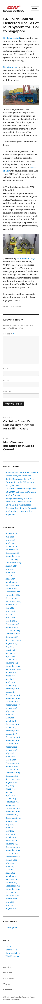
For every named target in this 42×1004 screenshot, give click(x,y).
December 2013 (13, 847)
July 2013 (10, 863)
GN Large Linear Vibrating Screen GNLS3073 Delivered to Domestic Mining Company (21, 492)
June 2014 (10, 827)
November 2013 (13, 850)
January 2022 (12, 663)
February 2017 (12, 731)
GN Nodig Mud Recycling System (15, 997)
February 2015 (12, 802)
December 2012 (13, 886)
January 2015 (12, 805)
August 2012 (11, 899)
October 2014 (12, 815)
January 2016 (12, 766)
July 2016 (10, 753)
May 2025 (10, 575)
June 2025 (10, 572)
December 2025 (13, 553)
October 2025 (12, 559)
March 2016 (11, 760)
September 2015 (13, 779)
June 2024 (10, 611)
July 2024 (10, 608)
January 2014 (12, 844)
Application (8, 978)
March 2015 (11, 798)
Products (7, 973)
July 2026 (10, 537)
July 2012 (10, 902)
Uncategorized (12, 927)
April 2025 (10, 579)
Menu (34, 8)
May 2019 (10, 679)
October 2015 (12, 776)
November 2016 (13, 740)
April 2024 (10, 617)
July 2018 (10, 711)
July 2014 (10, 824)
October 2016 (12, 743)
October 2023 (12, 637)
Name (6, 369)
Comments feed (13, 953)
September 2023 (13, 640)
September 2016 (13, 747)
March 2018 (11, 721)
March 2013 (11, 876)
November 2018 (13, 698)
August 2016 (11, 750)
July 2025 (10, 569)
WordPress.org (12, 956)
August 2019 (11, 672)
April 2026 (10, 543)
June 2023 (10, 650)
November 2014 (13, 811)
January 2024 (12, 627)
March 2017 (11, 727)
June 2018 (10, 714)
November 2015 (13, 773)
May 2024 (10, 614)
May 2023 (10, 653)
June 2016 (10, 756)
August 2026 (11, 533)
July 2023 (10, 647)
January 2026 (12, 550)
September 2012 (13, 895)
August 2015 (11, 782)
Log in (8, 946)
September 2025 (13, 562)
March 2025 (11, 582)
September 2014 (13, 818)
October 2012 (12, 892)
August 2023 (11, 643)
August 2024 (11, 605)
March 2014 (11, 837)
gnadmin (6, 306)
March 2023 (11, 659)
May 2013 (10, 870)
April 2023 (10, 656)
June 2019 (10, 676)
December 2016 (13, 737)
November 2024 (13, 595)
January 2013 (11, 882)
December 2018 (13, 695)
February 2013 (12, 879)
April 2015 (10, 795)
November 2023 (13, 634)
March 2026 (11, 546)
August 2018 (11, 708)
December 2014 (13, 808)
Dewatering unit (10, 67)
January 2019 (12, 692)
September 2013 (13, 857)
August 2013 (11, 860)
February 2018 (12, 724)
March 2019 (11, 685)
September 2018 (13, 705)
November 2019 (13, 666)
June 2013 (10, 866)
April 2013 (10, 873)
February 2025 (12, 585)
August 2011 (11, 908)
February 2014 (12, 840)
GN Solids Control (11, 38)
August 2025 (11, 566)
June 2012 (10, 905)
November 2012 (13, 889)
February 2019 (12, 689)
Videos (6, 984)
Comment (8, 334)
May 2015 (10, 792)
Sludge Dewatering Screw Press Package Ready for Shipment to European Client (20, 482)
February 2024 (12, 624)
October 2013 (12, 853)
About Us (7, 967)
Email (6, 380)
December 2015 (13, 769)
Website (7, 391)
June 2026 (10, 540)
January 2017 (11, 734)
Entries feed (11, 950)
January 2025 (12, 588)
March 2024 (11, 621)
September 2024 (13, 601)
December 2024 (13, 592)
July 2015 (10, 785)
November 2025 (13, 556)
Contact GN (8, 990)
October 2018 (12, 701)
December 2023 (13, 630)
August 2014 (11, 821)
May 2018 (10, 718)
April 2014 (10, 834)
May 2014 (10, 831)
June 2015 (10, 789)
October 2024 (12, 598)
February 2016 (12, 763)
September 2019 (13, 669)
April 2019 (10, 682)
